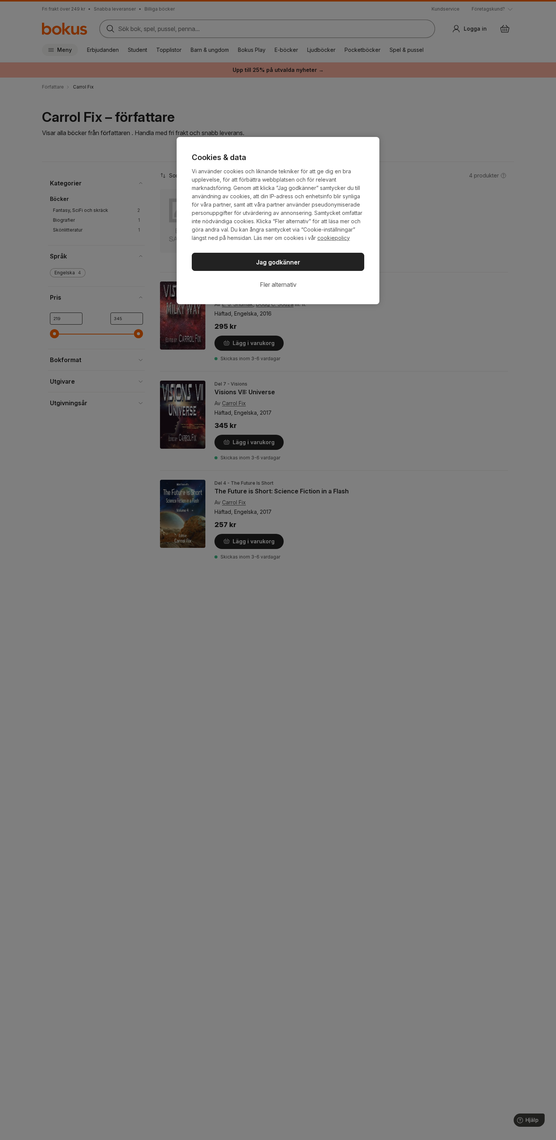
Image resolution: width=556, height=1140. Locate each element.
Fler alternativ (278, 284)
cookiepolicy (333, 238)
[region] (278, 220)
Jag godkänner (278, 262)
